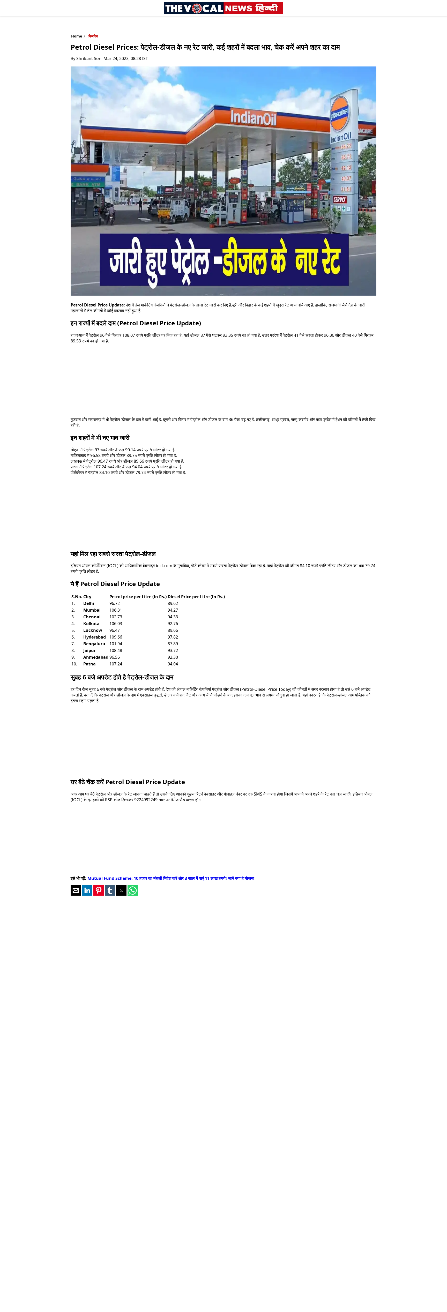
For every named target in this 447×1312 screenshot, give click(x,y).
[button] (76, 890)
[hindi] (223, 8)
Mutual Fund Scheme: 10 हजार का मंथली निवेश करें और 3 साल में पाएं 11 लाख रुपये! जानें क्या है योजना (170, 878)
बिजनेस (93, 36)
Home (76, 36)
